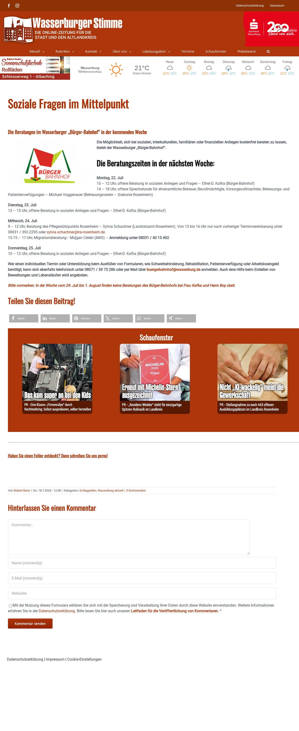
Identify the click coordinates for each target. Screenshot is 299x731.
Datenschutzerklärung (25, 659)
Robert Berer (22, 490)
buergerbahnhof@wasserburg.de (173, 269)
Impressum (55, 659)
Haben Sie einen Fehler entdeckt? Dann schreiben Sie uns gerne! (58, 455)
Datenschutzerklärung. (57, 611)
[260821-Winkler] (155, 346)
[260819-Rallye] (57, 346)
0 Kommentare (136, 490)
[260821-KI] (252, 346)
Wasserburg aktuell (110, 490)
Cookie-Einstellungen (84, 659)
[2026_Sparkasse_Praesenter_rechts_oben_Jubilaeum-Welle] (271, 14)
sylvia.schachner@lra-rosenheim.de (76, 232)
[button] (268, 51)
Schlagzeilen (87, 490)
